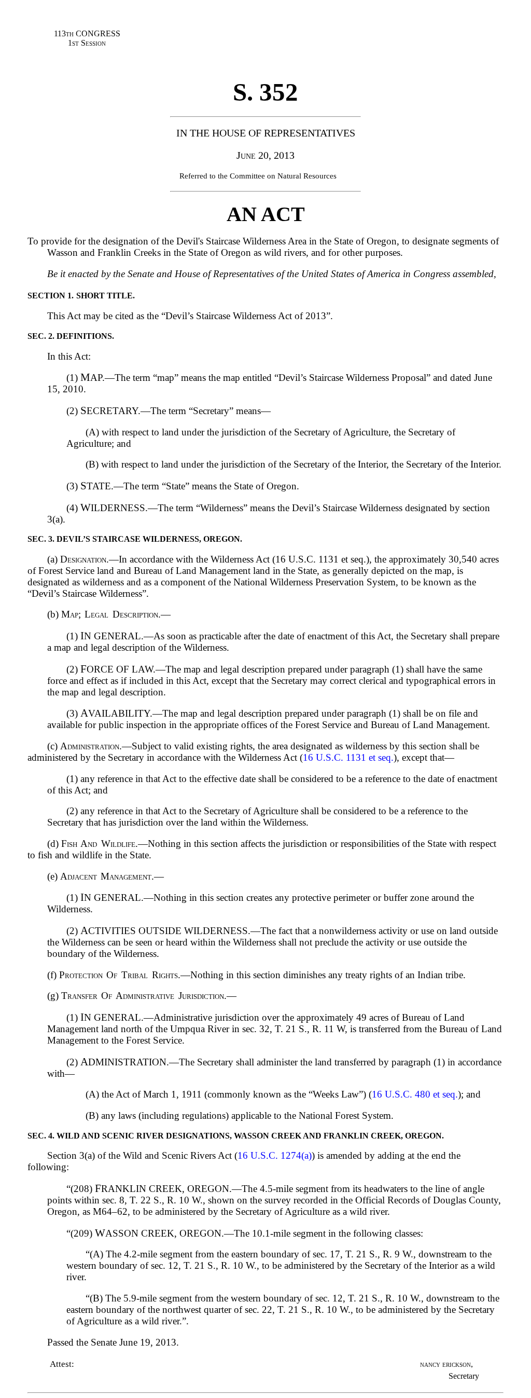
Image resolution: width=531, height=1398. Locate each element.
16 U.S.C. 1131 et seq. (348, 757)
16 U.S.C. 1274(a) (274, 1155)
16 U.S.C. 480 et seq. (415, 1094)
